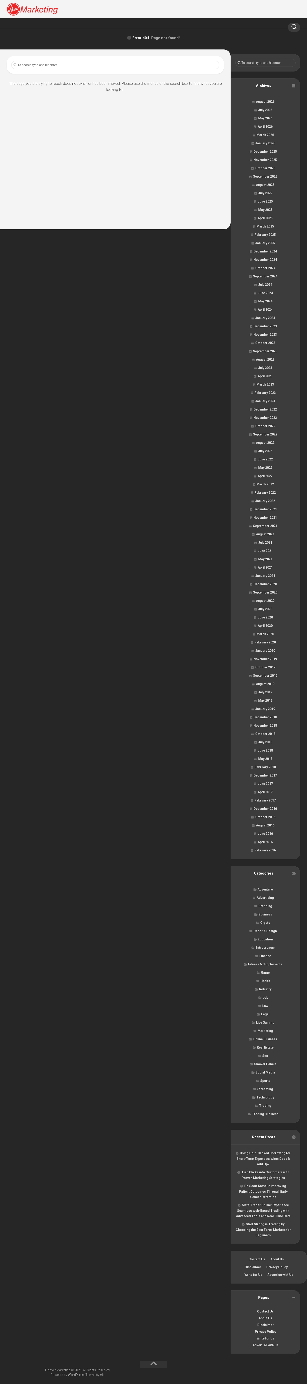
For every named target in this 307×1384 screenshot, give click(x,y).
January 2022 (265, 501)
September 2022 (265, 434)
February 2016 (265, 850)
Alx (102, 1375)
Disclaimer (253, 1267)
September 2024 (265, 276)
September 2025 (265, 176)
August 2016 (265, 825)
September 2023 (265, 351)
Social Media (265, 1072)
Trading (265, 1105)
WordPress (76, 1375)
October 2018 (265, 734)
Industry (265, 989)
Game (265, 972)
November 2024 (265, 259)
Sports (265, 1081)
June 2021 (265, 551)
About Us (277, 1259)
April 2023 (265, 376)
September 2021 (265, 526)
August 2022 (265, 442)
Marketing (265, 1031)
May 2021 (265, 559)
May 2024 (265, 301)
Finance (265, 956)
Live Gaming (265, 1022)
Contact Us (257, 1259)
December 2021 (265, 509)
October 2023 (265, 343)
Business (265, 914)
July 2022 (265, 451)
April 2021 (265, 567)
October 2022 (265, 426)
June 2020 (265, 617)
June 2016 (265, 833)
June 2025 (265, 201)
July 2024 (265, 284)
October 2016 (265, 817)
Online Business (265, 1039)
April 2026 (265, 126)
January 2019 (265, 709)
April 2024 (265, 309)
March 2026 (265, 135)
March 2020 (265, 634)
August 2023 (265, 359)
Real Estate (265, 1047)
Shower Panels (265, 1064)
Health (265, 981)
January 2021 (265, 576)
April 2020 (265, 625)
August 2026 (265, 101)
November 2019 (265, 659)
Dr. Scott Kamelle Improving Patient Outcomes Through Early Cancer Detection (263, 1191)
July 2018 (265, 742)
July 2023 (265, 368)
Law (265, 1006)
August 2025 (265, 185)
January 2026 (265, 143)
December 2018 (265, 717)
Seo (265, 1056)
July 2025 (265, 193)
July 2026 (265, 110)
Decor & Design (265, 931)
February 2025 (265, 235)
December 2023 (265, 326)
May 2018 (265, 759)
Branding (265, 906)
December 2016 (265, 808)
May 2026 (265, 118)
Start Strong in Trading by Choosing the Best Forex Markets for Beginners (263, 1229)
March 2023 (265, 384)
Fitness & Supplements (265, 964)
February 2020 (265, 642)
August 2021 (265, 534)
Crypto (265, 922)
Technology (265, 1097)
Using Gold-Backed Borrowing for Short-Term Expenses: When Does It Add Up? (263, 1158)
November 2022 (265, 418)
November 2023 (265, 334)
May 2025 (265, 210)
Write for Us (253, 1275)
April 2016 (265, 842)
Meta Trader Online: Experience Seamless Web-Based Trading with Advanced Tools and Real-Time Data (263, 1210)
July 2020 (265, 609)
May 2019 (265, 700)
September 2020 (265, 592)
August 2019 (265, 684)
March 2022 (265, 484)
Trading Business (265, 1114)
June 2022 (265, 459)
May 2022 (265, 467)
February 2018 (265, 767)
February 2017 (265, 800)
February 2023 (265, 393)
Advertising (265, 898)
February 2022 (265, 492)
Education (265, 939)
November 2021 (265, 517)
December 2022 (265, 409)
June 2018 (265, 750)
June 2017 (265, 784)
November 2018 (265, 725)
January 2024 (265, 318)
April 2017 (265, 792)
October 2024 (265, 268)
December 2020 (265, 584)
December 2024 (265, 251)
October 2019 (265, 667)
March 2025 (265, 226)
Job (265, 997)
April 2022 (265, 476)
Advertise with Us (280, 1275)
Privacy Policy (277, 1267)
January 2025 (265, 243)
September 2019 (265, 675)
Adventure (265, 889)
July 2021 (265, 542)
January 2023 (265, 401)
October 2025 (265, 168)
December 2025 (265, 151)
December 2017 (265, 775)
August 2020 (265, 601)
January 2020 (265, 650)
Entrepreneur (265, 947)
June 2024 (265, 293)
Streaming (265, 1089)
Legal (265, 1014)
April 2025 (265, 218)
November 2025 (265, 160)
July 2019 (265, 692)
